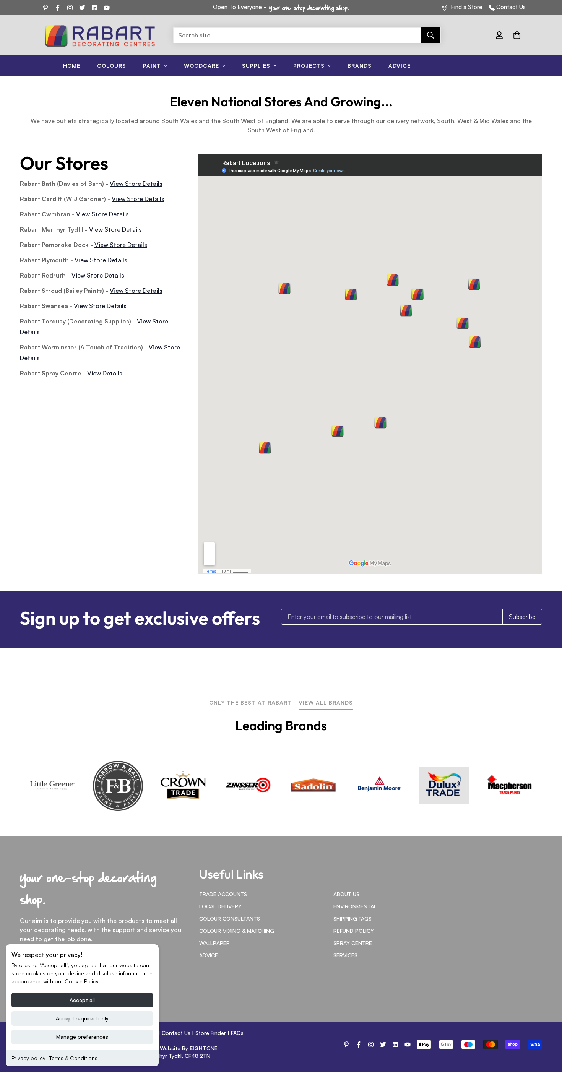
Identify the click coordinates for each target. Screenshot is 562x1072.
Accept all (82, 1000)
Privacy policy (28, 1058)
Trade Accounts (223, 894)
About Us (346, 894)
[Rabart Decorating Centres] (99, 35)
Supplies (256, 65)
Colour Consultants (229, 918)
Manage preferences (82, 1036)
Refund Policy (353, 930)
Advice (399, 65)
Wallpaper (214, 943)
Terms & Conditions (73, 1058)
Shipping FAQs (352, 918)
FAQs (237, 1033)
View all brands (326, 702)
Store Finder (210, 1033)
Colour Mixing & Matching (236, 930)
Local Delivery (220, 906)
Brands (360, 65)
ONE (204, 1048)
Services (345, 955)
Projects (309, 65)
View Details (104, 373)
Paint (152, 65)
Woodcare (201, 65)
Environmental (355, 906)
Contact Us (511, 7)
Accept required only (82, 1018)
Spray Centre (352, 943)
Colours (111, 65)
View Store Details (136, 183)
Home (71, 65)
